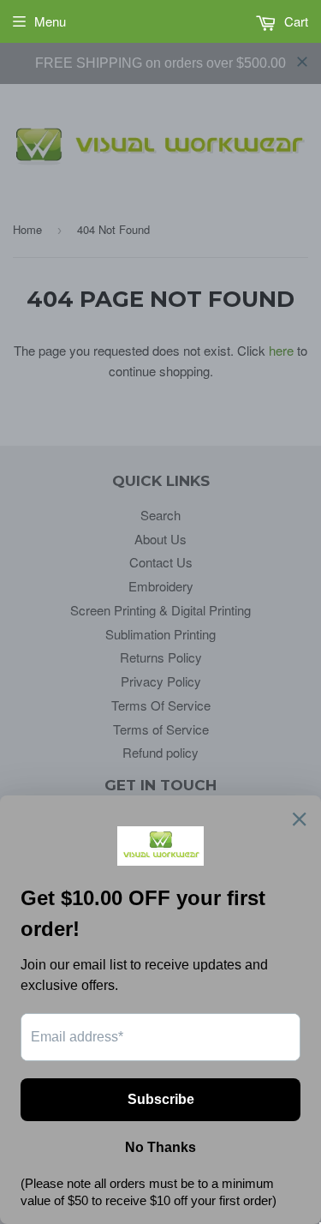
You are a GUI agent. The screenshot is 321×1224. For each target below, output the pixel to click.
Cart (294, 21)
